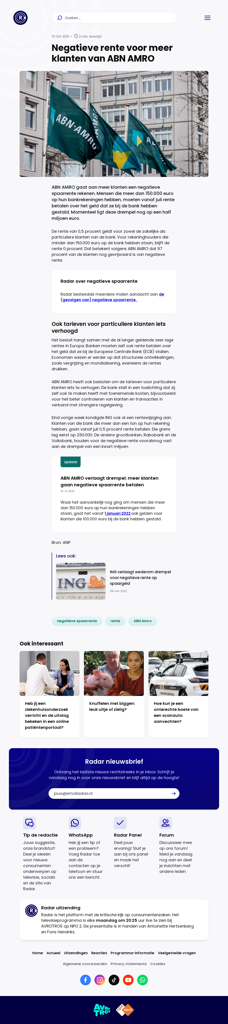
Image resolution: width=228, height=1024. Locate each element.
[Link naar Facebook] (85, 980)
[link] (77, 621)
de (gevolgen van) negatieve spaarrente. (112, 297)
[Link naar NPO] (125, 1010)
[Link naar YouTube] (128, 980)
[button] (207, 18)
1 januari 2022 (118, 513)
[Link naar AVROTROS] (102, 1010)
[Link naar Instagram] (99, 980)
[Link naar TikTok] (114, 980)
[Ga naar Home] (20, 18)
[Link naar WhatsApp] (142, 980)
